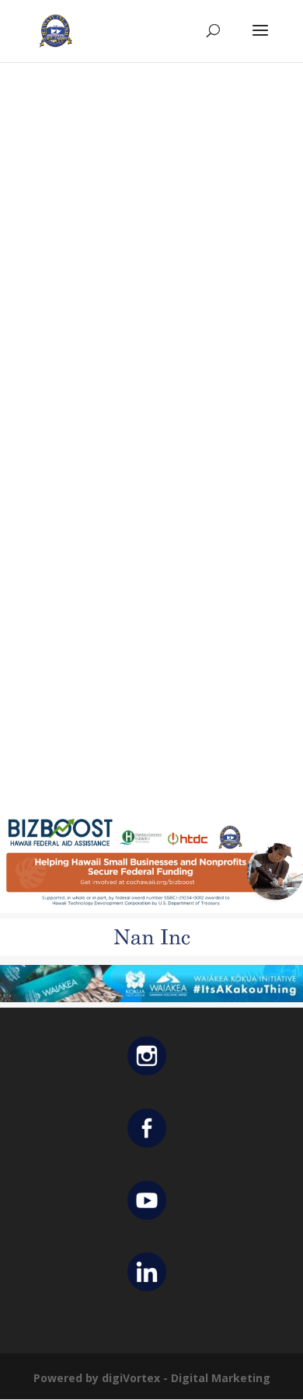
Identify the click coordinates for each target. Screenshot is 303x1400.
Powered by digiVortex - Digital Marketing (151, 1377)
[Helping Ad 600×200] (151, 908)
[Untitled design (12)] (151, 951)
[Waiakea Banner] (151, 998)
